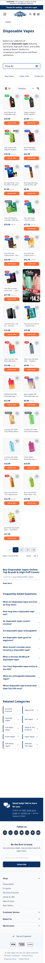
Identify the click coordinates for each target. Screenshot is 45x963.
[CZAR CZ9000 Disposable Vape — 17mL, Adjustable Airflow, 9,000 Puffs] (31, 446)
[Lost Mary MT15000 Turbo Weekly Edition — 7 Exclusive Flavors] (12, 418)
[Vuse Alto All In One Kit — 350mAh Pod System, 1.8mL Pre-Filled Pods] (31, 313)
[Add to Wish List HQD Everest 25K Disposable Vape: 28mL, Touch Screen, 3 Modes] (17, 96)
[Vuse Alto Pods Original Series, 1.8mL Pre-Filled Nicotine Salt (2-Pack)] (12, 242)
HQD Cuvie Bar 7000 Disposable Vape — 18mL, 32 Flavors (11, 360)
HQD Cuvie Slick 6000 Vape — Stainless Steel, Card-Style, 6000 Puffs (31, 360)
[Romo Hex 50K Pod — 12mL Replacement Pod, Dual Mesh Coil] (12, 481)
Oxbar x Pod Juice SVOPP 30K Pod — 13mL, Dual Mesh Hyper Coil (30, 114)
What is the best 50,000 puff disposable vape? (16, 658)
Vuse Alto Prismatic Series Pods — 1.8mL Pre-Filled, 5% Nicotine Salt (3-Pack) (11, 290)
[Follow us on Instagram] (10, 832)
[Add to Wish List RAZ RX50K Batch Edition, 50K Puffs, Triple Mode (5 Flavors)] (36, 131)
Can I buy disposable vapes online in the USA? (20, 668)
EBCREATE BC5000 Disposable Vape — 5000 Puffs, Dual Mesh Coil (11, 395)
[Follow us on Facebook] (5, 832)
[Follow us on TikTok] (16, 832)
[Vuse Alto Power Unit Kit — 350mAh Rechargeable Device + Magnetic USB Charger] (12, 313)
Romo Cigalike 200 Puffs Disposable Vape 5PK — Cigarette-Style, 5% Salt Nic (31, 395)
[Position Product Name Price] (26, 88)
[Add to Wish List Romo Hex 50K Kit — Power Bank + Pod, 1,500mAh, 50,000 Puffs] (36, 476)
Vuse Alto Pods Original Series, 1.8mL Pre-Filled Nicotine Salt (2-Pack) (11, 254)
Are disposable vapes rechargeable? (20, 630)
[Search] (30, 14)
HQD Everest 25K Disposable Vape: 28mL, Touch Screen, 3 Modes (11, 114)
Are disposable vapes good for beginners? (17, 639)
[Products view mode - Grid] (6, 88)
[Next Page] (33, 549)
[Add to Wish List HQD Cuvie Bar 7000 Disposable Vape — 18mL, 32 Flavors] (17, 343)
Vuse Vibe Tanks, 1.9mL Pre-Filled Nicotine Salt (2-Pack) (31, 219)
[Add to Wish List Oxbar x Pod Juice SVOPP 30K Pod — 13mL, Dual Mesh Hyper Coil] (36, 96)
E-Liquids (7, 888)
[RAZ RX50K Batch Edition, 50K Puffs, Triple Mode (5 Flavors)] (31, 137)
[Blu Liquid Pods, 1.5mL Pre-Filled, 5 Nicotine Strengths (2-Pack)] (12, 172)
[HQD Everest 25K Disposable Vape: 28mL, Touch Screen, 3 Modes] (12, 101)
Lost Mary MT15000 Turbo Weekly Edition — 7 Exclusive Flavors (11, 431)
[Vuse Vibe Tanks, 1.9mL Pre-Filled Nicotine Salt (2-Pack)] (31, 207)
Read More (7, 583)
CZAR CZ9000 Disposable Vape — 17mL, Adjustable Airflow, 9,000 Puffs (30, 458)
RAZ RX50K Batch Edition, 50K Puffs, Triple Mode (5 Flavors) (30, 149)
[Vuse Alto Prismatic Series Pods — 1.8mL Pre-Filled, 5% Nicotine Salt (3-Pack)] (12, 277)
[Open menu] (5, 14)
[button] (21, 878)
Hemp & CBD (9, 897)
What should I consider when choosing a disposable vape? (17, 648)
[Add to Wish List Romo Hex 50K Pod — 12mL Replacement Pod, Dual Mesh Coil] (17, 476)
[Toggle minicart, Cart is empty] (38, 14)
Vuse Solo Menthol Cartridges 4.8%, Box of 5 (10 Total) (11, 219)
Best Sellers (9, 76)
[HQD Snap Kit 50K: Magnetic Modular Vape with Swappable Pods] (12, 137)
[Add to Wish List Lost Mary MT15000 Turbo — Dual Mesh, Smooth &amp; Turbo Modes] (17, 441)
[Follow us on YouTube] (22, 832)
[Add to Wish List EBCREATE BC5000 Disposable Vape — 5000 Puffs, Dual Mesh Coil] (17, 378)
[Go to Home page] (19, 14)
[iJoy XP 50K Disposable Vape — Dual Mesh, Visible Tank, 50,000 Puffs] (12, 517)
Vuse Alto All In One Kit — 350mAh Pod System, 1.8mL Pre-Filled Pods (31, 325)
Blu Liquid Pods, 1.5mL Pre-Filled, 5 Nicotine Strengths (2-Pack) (11, 184)
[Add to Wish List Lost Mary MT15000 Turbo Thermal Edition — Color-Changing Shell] (36, 413)
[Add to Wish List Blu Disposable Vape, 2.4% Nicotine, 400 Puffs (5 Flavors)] (36, 166)
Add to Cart (12, 123)
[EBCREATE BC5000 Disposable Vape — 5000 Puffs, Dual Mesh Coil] (12, 383)
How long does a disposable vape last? (18, 613)
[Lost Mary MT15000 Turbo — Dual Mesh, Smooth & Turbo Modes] (12, 446)
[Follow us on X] (27, 832)
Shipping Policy (10, 959)
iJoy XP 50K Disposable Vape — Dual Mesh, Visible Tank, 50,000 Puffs (11, 529)
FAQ (24, 810)
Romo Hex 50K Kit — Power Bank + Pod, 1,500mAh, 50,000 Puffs (30, 494)
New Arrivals (8, 901)
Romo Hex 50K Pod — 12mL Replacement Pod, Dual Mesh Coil (11, 494)
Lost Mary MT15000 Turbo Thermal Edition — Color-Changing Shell (31, 431)
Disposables (8, 884)
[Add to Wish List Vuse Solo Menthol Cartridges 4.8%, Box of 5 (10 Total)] (17, 202)
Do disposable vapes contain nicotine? (16, 622)
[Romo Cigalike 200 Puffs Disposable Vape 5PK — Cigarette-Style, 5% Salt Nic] (31, 383)
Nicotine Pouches (11, 892)
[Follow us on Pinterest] (33, 832)
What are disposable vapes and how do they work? (20, 603)
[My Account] (34, 14)
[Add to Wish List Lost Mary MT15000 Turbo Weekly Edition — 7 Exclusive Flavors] (17, 413)
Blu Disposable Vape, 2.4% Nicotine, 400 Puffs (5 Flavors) (31, 184)
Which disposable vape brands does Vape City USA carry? (20, 687)
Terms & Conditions (12, 955)
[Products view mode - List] (9, 88)
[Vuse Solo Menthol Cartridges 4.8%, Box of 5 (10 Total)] (12, 207)
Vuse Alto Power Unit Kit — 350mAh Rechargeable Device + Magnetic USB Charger (11, 325)
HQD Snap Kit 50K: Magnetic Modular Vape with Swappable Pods (11, 149)
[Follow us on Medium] (38, 832)
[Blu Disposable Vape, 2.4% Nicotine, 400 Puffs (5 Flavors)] (31, 172)
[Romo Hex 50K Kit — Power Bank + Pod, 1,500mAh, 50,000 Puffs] (31, 481)
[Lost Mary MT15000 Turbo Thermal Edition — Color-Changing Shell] (31, 418)
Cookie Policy (24, 959)
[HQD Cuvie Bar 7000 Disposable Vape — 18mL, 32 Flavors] (12, 348)
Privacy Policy (27, 955)
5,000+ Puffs (24, 76)
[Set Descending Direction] (38, 88)
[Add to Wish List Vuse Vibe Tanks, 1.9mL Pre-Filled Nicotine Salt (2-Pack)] (36, 202)
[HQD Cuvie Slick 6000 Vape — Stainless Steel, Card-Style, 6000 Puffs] (31, 348)
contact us (25, 813)
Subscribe (21, 864)
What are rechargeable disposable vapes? (19, 677)
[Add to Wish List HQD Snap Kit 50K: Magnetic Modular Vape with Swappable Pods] (17, 131)
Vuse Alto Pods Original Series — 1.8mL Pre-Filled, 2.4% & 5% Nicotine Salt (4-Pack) (31, 254)
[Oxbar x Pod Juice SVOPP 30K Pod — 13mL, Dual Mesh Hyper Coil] (31, 101)
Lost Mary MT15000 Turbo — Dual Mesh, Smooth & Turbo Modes (11, 458)
